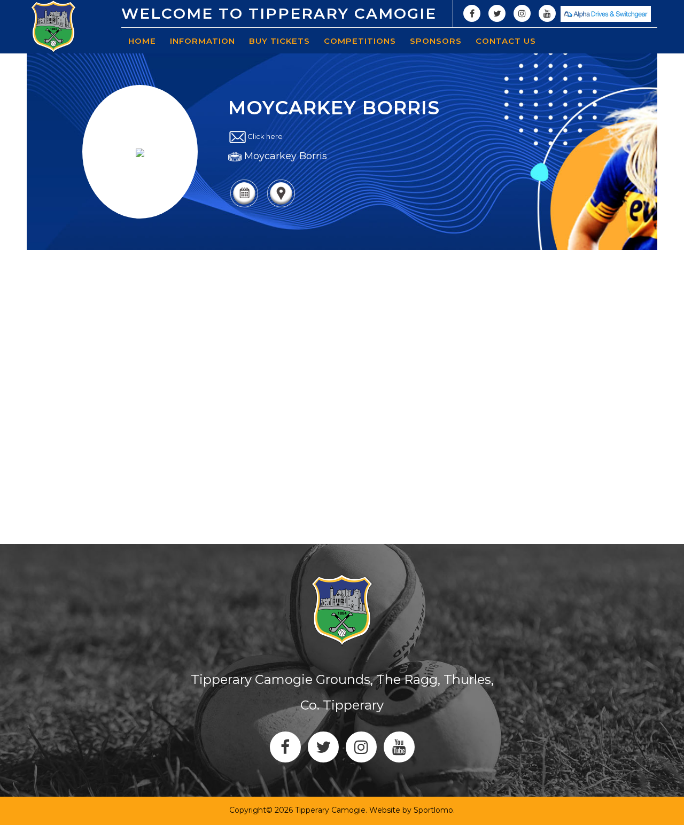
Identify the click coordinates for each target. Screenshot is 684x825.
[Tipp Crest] (53, 26)
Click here (265, 137)
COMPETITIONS (360, 41)
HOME (142, 41)
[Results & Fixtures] (244, 206)
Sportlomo (433, 810)
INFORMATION (202, 41)
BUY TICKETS (279, 41)
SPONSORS (436, 41)
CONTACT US (506, 41)
